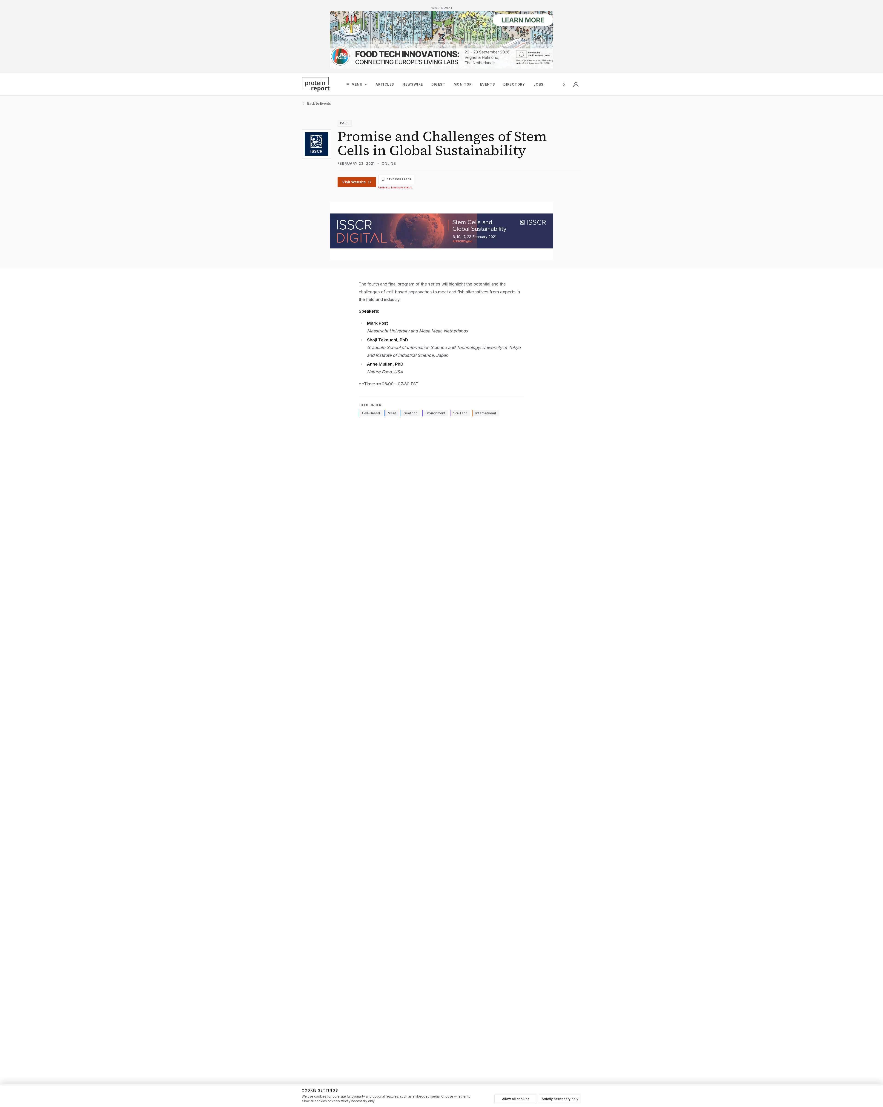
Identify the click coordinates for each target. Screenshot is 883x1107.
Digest (438, 84)
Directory (514, 84)
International (485, 413)
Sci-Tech (460, 413)
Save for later (399, 179)
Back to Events (319, 103)
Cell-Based (371, 413)
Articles (385, 84)
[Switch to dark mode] (564, 84)
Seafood (411, 413)
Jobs (538, 84)
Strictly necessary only (560, 1099)
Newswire (412, 84)
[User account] (575, 84)
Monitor (463, 84)
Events (487, 84)
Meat (392, 413)
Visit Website (354, 182)
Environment (435, 413)
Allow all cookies (515, 1099)
